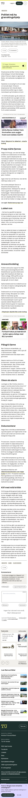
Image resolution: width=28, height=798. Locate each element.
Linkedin (3, 752)
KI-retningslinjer (6, 768)
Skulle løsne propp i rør (15, 203)
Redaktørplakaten (14, 774)
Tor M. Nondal (5, 741)
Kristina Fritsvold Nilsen (8, 735)
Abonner (19, 3)
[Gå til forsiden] (2, 3)
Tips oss (23, 726)
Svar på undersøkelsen (7, 795)
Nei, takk (19, 795)
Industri (4, 10)
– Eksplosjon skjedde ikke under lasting (14, 312)
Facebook (4, 749)
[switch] (24, 66)
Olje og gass (17, 563)
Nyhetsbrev (4, 758)
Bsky (2, 755)
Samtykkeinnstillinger (7, 761)
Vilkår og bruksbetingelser (9, 764)
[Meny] (25, 3)
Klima (10, 563)
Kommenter (14, 50)
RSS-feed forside (6, 746)
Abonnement (5, 779)
